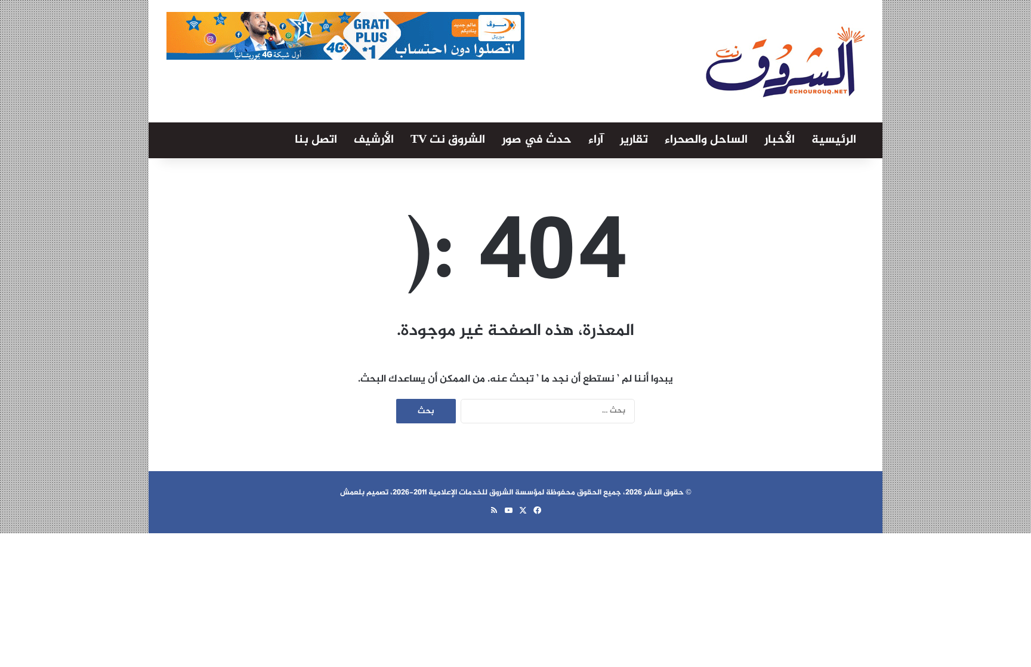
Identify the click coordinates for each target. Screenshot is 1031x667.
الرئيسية (833, 140)
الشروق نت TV (447, 140)
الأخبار (779, 140)
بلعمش (352, 492)
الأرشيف (374, 140)
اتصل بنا (316, 140)
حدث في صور (537, 140)
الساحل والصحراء (706, 140)
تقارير (634, 140)
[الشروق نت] (785, 61)
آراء (595, 140)
